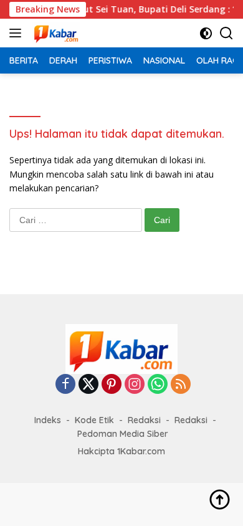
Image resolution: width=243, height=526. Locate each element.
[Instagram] (135, 385)
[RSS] (181, 385)
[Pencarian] (226, 33)
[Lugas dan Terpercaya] (54, 33)
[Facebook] (65, 385)
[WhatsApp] (158, 385)
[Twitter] (88, 385)
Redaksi (144, 420)
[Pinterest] (112, 385)
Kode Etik (94, 420)
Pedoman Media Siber (122, 433)
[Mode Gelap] (206, 33)
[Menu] (17, 33)
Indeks (47, 420)
